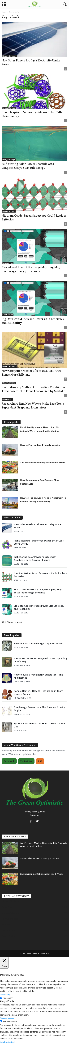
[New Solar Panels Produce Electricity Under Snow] (34, 39)
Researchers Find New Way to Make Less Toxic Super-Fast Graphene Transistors (33, 406)
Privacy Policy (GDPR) (34, 811)
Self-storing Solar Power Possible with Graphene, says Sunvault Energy (28, 166)
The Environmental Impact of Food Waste (41, 874)
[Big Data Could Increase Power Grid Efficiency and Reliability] (34, 298)
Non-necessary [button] (7, 1018)
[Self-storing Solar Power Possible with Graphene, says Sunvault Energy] (34, 143)
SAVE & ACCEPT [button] (8, 1042)
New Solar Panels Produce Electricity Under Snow (31, 63)
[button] (64, 4)
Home (4, 12)
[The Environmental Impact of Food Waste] (10, 879)
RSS (40, 761)
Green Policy (7, 314)
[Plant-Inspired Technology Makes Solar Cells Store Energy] (34, 91)
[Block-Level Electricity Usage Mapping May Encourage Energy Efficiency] (34, 246)
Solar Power (8, 907)
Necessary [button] (5, 994)
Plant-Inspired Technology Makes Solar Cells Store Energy (32, 114)
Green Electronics (9, 366)
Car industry (8, 930)
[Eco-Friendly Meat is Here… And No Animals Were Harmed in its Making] (10, 848)
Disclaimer (34, 815)
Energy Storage (8, 108)
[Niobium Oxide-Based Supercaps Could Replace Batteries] (34, 195)
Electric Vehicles (11, 901)
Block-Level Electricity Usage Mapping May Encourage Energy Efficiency (31, 269)
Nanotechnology (9, 56)
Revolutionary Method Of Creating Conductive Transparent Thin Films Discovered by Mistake (33, 389)
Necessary (8, 998)
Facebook (9, 761)
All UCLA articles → (12, 622)
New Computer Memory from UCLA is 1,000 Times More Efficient (31, 373)
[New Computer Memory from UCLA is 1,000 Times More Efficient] (34, 350)
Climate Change (10, 913)
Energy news (7, 263)
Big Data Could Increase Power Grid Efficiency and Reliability (33, 321)
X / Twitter (26, 761)
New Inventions (8, 383)
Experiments (7, 399)
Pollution (7, 924)
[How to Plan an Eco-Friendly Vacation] (10, 863)
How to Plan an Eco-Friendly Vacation (39, 858)
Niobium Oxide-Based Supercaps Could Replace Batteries (34, 218)
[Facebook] (31, 821)
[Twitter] (38, 821)
